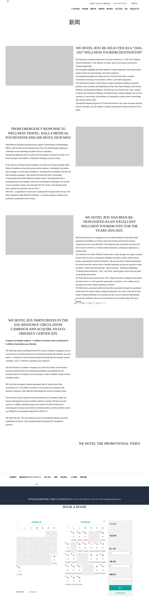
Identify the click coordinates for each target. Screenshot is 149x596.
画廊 (105, 3)
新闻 (55, 477)
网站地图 (83, 477)
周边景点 (64, 477)
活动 (91, 3)
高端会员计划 (134, 9)
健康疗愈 (93, 9)
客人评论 (47, 477)
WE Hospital (98, 3)
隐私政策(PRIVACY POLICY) (30, 477)
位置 (108, 3)
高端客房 (101, 9)
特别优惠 (85, 9)
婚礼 (126, 9)
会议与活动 (119, 9)
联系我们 (13, 477)
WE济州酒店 (75, 9)
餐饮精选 (110, 9)
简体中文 (134, 3)
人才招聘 (73, 477)
